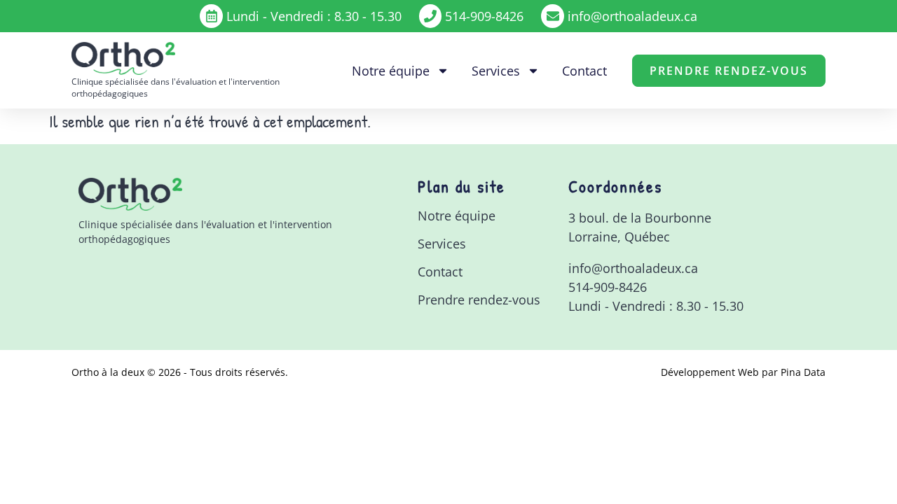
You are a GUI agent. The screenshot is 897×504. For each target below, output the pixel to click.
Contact (584, 70)
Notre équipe (391, 70)
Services (496, 70)
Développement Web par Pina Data (743, 372)
